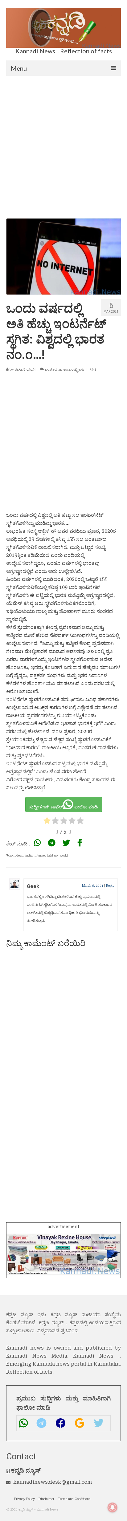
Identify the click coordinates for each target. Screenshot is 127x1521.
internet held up (46, 855)
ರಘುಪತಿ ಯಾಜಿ (25, 370)
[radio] (47, 822)
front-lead (16, 855)
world (63, 855)
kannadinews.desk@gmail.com (52, 1482)
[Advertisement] (63, 142)
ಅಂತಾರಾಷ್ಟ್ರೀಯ (73, 370)
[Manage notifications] (112, 1507)
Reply (110, 885)
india (29, 855)
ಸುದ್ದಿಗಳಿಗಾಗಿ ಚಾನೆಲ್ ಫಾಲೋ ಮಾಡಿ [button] (63, 806)
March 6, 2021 (92, 885)
